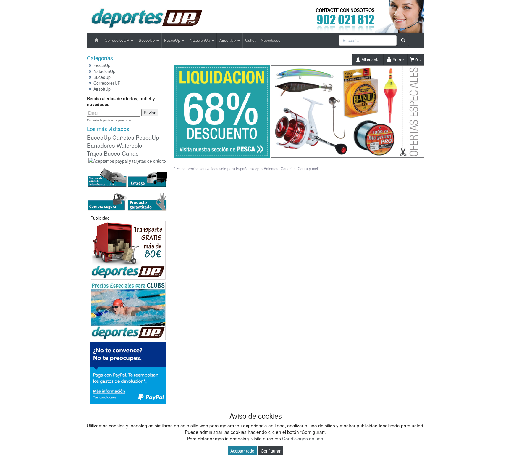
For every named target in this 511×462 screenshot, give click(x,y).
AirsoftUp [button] (228, 40)
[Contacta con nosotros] (355, 16)
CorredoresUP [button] (117, 40)
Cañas (130, 153)
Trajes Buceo (103, 153)
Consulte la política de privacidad (109, 120)
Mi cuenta (370, 60)
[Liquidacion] (299, 109)
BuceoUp (102, 77)
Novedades (270, 40)
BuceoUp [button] (147, 40)
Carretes (123, 137)
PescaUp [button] (172, 40)
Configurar (271, 451)
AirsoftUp (102, 89)
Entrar (397, 60)
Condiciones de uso (302, 438)
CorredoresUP (106, 83)
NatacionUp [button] (200, 40)
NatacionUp (104, 71)
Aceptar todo (242, 451)
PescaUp (101, 65)
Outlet (250, 40)
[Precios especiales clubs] (128, 310)
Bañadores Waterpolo (114, 145)
